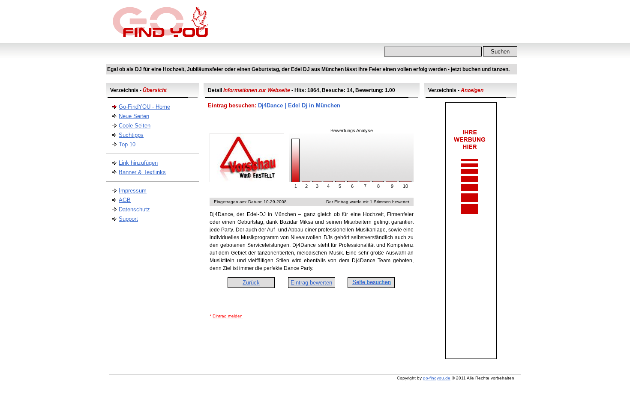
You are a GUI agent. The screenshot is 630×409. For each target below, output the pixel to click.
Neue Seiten (134, 116)
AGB (125, 200)
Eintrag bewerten (311, 282)
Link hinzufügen (138, 163)
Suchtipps (131, 135)
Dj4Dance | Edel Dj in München (299, 105)
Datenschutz (134, 209)
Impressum (133, 190)
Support (128, 219)
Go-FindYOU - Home (144, 107)
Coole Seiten (134, 125)
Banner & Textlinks (142, 172)
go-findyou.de (436, 378)
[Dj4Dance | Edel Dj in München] (247, 180)
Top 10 (127, 144)
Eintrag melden (228, 316)
